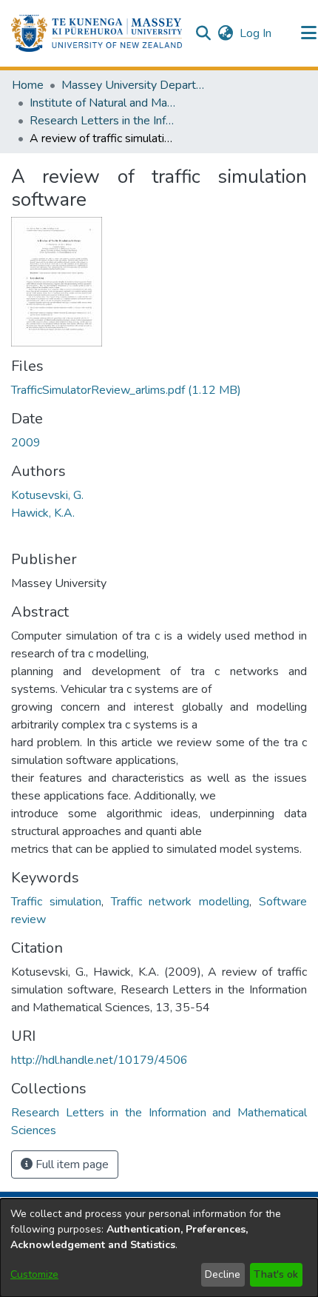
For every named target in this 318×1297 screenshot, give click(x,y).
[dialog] (159, 1248)
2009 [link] (26, 443)
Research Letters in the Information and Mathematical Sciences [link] (103, 121)
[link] (126, 390)
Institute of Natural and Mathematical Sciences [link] (103, 103)
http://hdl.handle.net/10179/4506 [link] (99, 1060)
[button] (96, 33)
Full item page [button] (71, 1164)
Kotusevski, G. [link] (47, 495)
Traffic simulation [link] (56, 902)
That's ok (276, 1274)
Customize (34, 1274)
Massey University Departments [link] (135, 85)
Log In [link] (256, 33)
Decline (222, 1274)
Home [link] (28, 85)
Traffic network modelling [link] (180, 902)
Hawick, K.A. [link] (43, 513)
